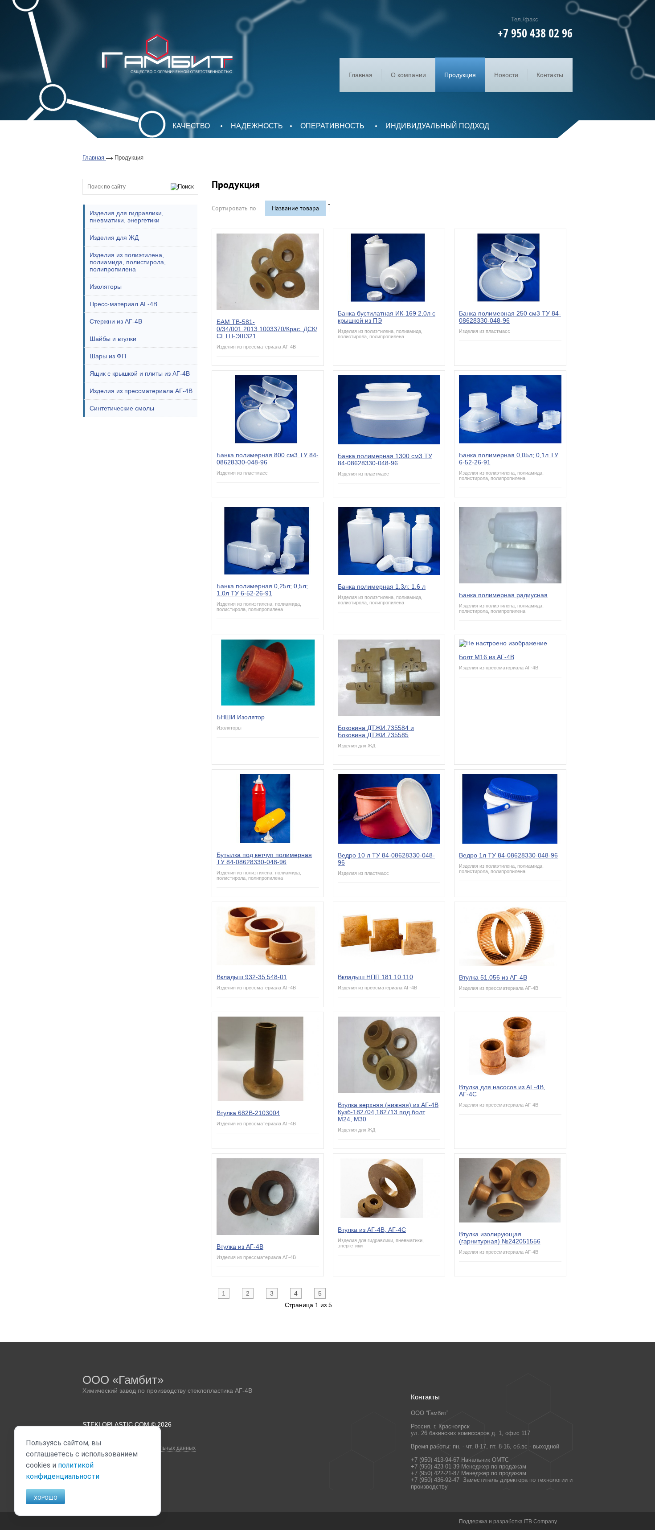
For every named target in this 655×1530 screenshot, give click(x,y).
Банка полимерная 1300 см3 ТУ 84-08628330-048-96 (385, 459)
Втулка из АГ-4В (240, 1246)
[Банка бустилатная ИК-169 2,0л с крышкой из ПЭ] (389, 299)
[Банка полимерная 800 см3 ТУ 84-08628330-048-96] (268, 441)
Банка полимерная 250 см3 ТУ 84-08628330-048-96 (510, 317)
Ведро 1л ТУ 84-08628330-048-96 (508, 855)
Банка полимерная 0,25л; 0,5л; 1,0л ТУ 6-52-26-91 (262, 589)
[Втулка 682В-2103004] (268, 1099)
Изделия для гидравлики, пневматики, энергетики (127, 216)
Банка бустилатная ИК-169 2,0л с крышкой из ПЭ (386, 317)
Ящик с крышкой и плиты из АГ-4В (140, 373)
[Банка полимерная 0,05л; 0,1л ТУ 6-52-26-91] (510, 441)
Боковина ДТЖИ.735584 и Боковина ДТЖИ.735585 (376, 731)
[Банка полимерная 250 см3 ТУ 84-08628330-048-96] (510, 299)
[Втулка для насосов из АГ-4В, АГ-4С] (510, 1073)
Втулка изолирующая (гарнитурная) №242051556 (499, 1238)
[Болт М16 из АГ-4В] (503, 643)
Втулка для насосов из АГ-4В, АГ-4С (502, 1090)
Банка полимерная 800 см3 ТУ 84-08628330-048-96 (268, 458)
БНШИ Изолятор (241, 717)
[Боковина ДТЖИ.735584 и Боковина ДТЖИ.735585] (389, 714)
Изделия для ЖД (114, 237)
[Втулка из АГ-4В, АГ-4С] (389, 1215)
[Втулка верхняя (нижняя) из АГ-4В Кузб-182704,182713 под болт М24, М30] (389, 1091)
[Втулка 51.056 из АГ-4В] (510, 963)
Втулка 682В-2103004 (248, 1112)
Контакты (549, 74)
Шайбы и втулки (113, 338)
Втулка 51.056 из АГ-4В (493, 977)
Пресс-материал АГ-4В (123, 304)
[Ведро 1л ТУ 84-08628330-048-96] (510, 841)
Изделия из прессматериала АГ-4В (141, 390)
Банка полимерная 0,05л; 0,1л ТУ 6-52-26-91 (508, 458)
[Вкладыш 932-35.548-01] (268, 963)
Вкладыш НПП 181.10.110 (375, 976)
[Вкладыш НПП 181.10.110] (389, 963)
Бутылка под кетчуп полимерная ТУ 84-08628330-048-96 (264, 858)
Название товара (295, 208)
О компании (408, 74)
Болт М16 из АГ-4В (486, 656)
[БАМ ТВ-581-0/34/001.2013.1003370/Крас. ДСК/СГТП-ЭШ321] (268, 308)
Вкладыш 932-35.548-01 (252, 976)
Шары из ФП (108, 356)
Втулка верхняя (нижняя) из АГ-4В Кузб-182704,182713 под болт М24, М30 (388, 1112)
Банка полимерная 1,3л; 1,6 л (382, 586)
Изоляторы (106, 286)
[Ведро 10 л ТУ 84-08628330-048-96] (389, 841)
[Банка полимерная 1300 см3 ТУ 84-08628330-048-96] (389, 442)
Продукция (460, 74)
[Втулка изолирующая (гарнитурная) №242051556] (510, 1220)
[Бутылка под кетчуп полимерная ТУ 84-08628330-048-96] (268, 841)
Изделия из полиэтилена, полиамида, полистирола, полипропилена (128, 262)
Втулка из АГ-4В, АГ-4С (372, 1229)
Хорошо (45, 1497)
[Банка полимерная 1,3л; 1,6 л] (389, 572)
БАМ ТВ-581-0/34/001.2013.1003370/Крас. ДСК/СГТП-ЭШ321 (267, 329)
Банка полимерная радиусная (503, 595)
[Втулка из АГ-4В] (268, 1232)
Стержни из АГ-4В (116, 321)
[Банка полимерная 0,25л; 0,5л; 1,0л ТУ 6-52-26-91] (268, 572)
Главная (360, 74)
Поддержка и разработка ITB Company (508, 1521)
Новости (506, 74)
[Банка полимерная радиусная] (510, 581)
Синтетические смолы (122, 408)
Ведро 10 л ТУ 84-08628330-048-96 (386, 859)
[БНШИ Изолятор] (268, 703)
